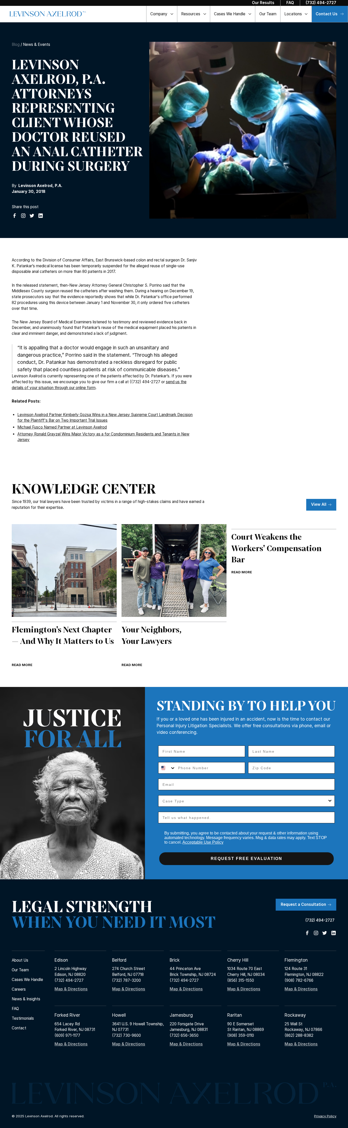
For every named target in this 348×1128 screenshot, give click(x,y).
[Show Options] (329, 800)
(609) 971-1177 (67, 1035)
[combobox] (167, 767)
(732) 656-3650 (184, 1035)
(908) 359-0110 (240, 1035)
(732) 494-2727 (69, 980)
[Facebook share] (15, 216)
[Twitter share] (32, 216)
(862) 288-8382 (299, 1035)
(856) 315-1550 (240, 980)
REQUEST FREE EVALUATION (246, 858)
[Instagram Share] (23, 216)
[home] (48, 14)
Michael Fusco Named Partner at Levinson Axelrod (62, 427)
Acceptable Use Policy (202, 842)
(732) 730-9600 (126, 1035)
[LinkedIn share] (41, 216)
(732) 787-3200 (126, 980)
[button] (161, 14)
